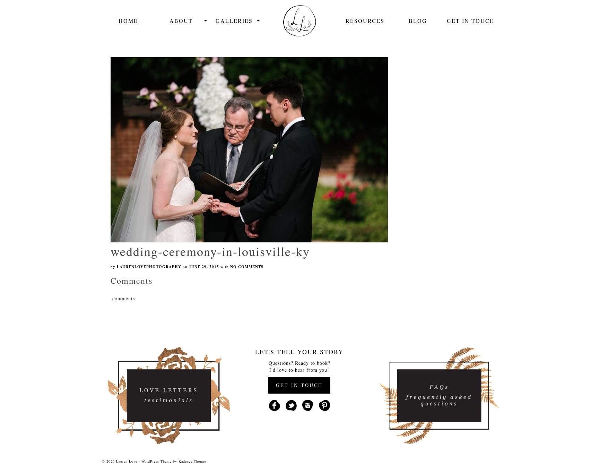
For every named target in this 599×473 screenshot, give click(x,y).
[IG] (308, 404)
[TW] (291, 404)
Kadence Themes (193, 461)
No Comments (246, 266)
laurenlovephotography (149, 266)
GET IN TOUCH (299, 385)
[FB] (274, 404)
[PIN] (324, 404)
